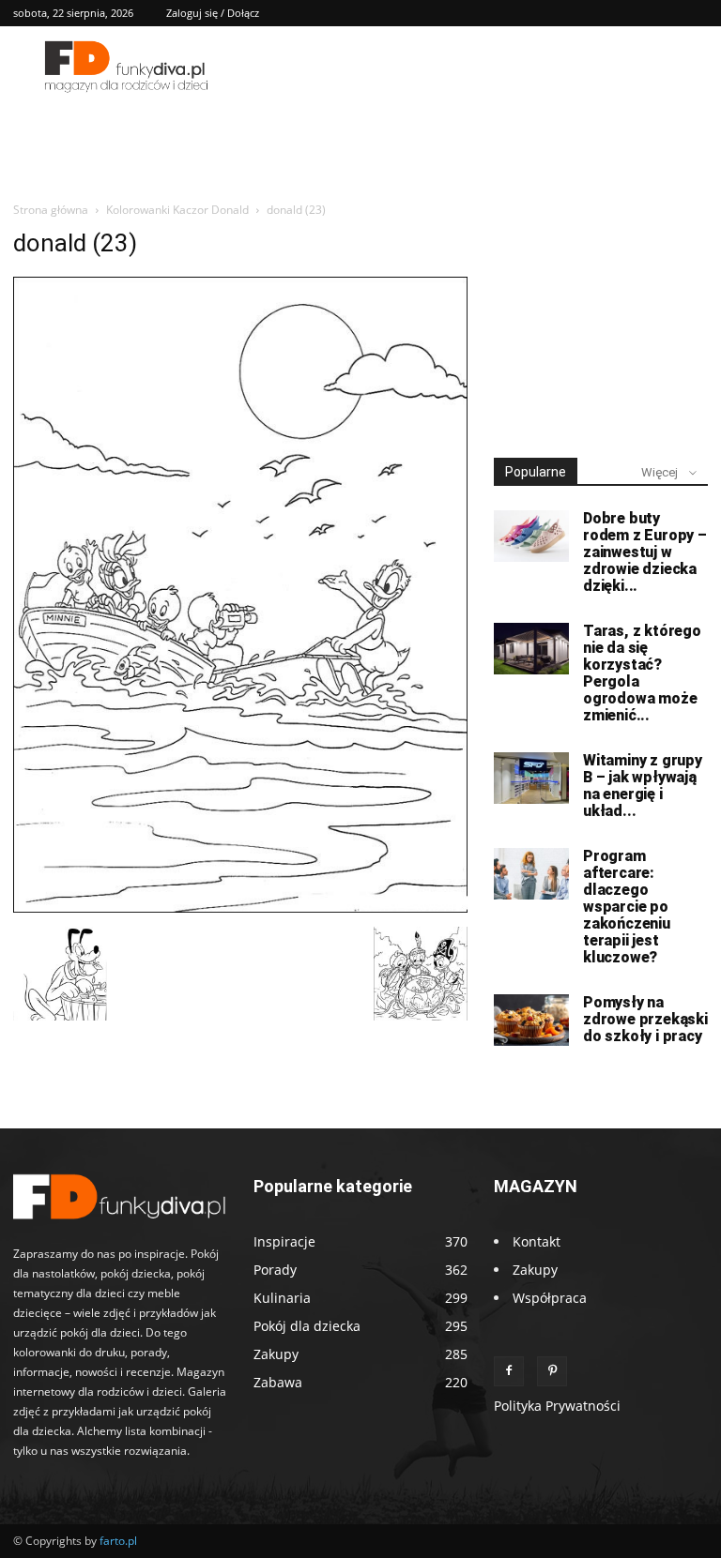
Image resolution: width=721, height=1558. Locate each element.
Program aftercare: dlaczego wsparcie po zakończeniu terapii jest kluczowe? (626, 906)
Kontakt (536, 1241)
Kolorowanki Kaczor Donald (177, 210)
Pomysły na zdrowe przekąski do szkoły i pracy (645, 1019)
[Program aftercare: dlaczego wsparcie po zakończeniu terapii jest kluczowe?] (531, 874)
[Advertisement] (601, 322)
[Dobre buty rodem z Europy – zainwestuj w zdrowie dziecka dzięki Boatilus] (531, 536)
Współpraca (550, 1298)
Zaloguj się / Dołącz (212, 13)
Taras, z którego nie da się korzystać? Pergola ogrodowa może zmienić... (642, 673)
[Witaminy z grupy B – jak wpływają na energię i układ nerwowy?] (531, 778)
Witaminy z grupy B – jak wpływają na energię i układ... (642, 785)
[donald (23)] (240, 907)
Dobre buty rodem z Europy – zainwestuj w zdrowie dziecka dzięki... (645, 552)
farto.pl (118, 1541)
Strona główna (50, 210)
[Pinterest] (552, 1371)
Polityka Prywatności (557, 1405)
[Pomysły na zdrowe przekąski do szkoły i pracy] (531, 1020)
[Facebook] (509, 1371)
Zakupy (535, 1269)
